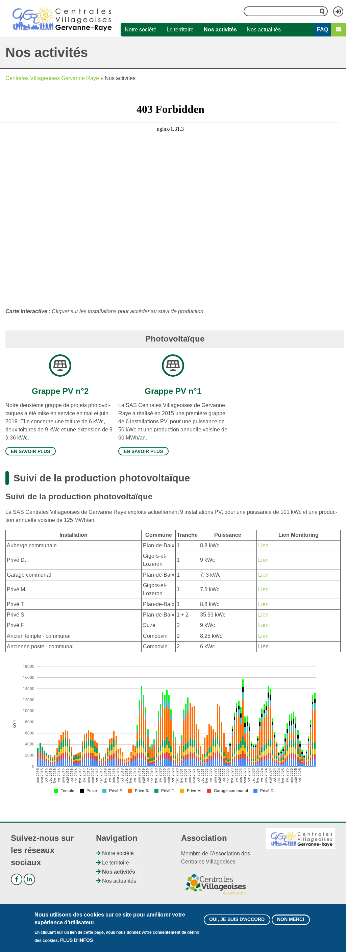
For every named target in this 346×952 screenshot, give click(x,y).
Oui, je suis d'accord (237, 919)
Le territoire (180, 29)
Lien (263, 545)
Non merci (290, 919)
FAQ (322, 29)
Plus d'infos (76, 940)
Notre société (140, 29)
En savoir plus (30, 451)
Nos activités (220, 29)
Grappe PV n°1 (173, 391)
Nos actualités (264, 29)
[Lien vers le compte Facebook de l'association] (16, 879)
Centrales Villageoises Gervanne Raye (52, 78)
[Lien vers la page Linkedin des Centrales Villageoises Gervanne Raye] (29, 879)
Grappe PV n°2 (60, 391)
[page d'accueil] (60, 18)
